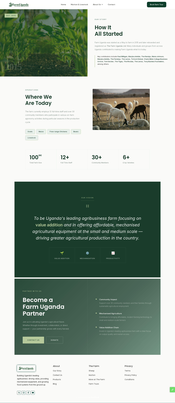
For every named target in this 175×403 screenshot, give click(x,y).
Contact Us (33, 340)
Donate (54, 340)
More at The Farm (97, 379)
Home (63, 4)
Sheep (91, 370)
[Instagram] (23, 393)
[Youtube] (33, 393)
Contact (111, 4)
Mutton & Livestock (79, 4)
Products (57, 379)
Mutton (92, 375)
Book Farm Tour (156, 4)
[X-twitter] (19, 393)
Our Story (57, 370)
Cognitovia (94, 397)
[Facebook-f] (28, 393)
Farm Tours (94, 384)
